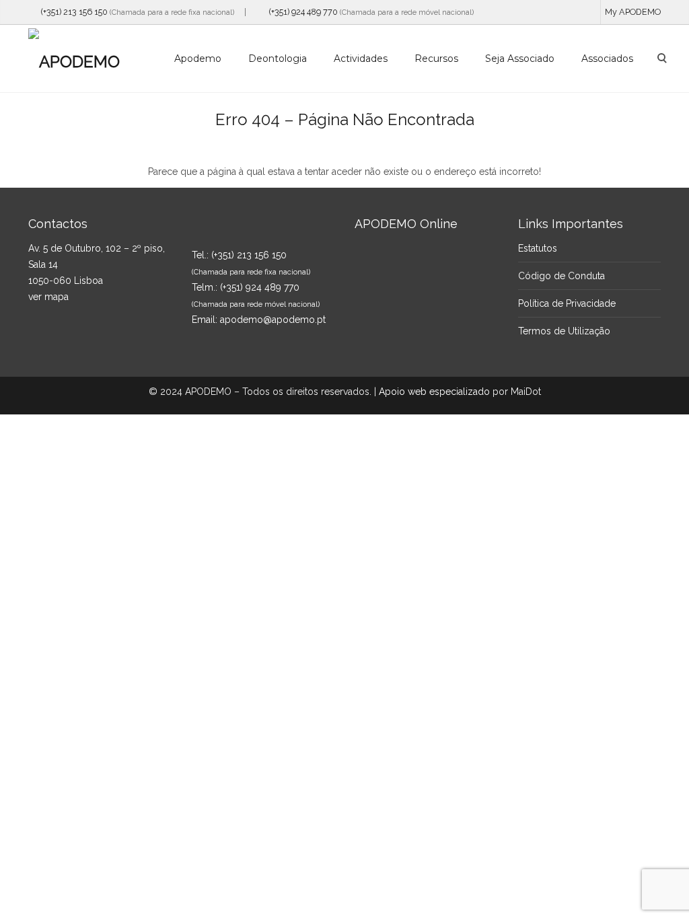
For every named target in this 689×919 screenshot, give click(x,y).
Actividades (361, 58)
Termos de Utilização (564, 331)
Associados (607, 58)
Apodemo (197, 58)
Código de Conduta (561, 275)
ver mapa (48, 296)
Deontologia (277, 58)
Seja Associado (519, 58)
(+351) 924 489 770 (300, 12)
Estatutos (537, 248)
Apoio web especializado (434, 391)
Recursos (436, 58)
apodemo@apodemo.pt (273, 319)
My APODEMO (633, 12)
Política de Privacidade (567, 303)
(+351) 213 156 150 (71, 12)
